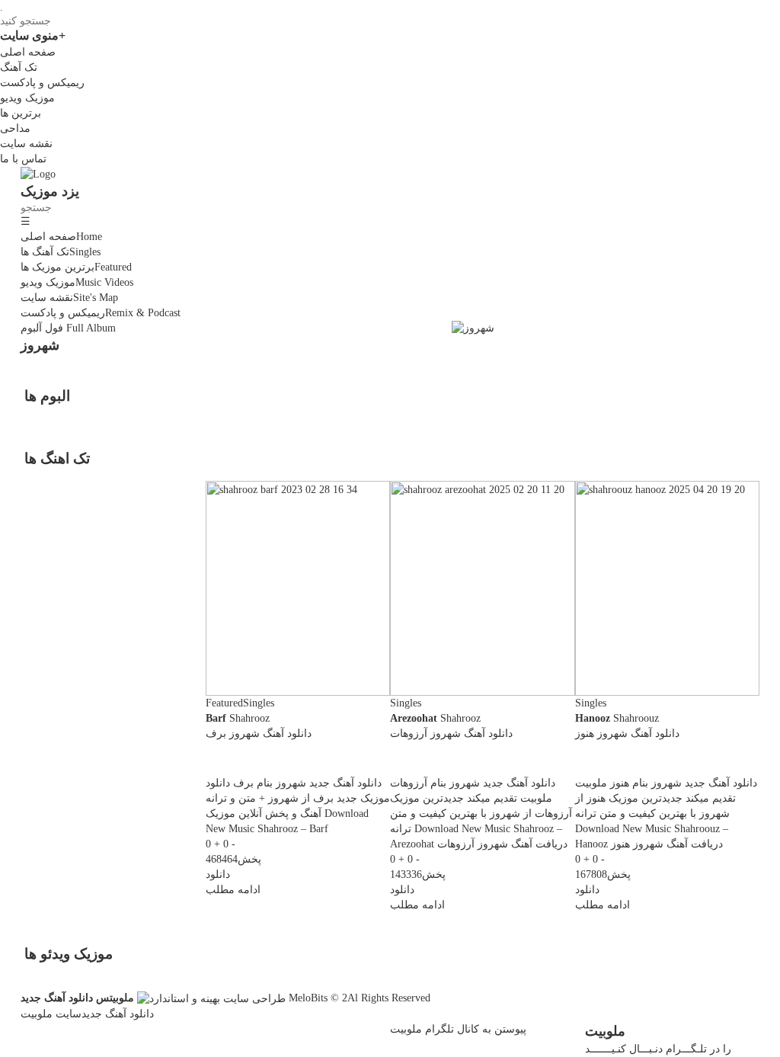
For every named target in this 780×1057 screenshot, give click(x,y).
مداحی (15, 128)
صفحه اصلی (28, 52)
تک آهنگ (18, 67)
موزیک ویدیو (27, 98)
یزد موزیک (50, 191)
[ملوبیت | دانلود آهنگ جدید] (38, 173)
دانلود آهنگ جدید (118, 1014)
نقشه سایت (26, 143)
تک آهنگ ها (61, 252)
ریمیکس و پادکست (42, 82)
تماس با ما (23, 159)
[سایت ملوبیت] (211, 998)
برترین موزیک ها (76, 267)
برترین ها (20, 113)
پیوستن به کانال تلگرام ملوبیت (458, 1029)
